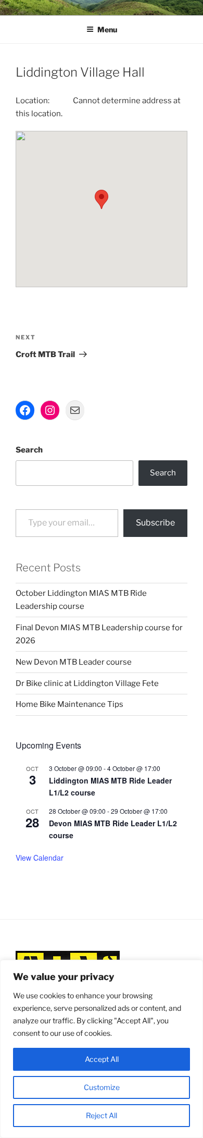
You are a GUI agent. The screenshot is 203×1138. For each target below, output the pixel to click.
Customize (102, 1087)
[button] (101, 199)
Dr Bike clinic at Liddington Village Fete (87, 683)
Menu (107, 29)
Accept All (102, 1059)
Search (29, 450)
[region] (101, 1049)
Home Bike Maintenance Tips (69, 704)
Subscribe (155, 523)
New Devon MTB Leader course (74, 662)
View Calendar (40, 857)
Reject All (101, 1115)
